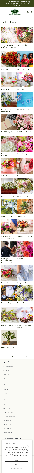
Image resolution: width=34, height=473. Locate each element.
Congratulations (23, 236)
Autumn (4, 69)
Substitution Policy (9, 428)
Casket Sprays (6, 196)
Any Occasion (22, 45)
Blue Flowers (22, 109)
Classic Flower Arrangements (7, 237)
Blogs (5, 393)
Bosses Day (5, 132)
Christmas (21, 216)
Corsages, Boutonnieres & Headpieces (7, 260)
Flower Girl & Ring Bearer (24, 326)
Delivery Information (9, 416)
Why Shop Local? (8, 412)
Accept (16, 460)
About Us (6, 378)
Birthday (20, 89)
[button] (24, 12)
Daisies (20, 259)
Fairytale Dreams (24, 283)
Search (5, 389)
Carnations (21, 176)
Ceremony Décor (8, 216)
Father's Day (6, 303)
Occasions (6, 370)
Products (6, 374)
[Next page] (26, 357)
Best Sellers (5, 89)
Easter (3, 283)
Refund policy (7, 424)
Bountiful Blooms (24, 132)
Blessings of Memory (6, 110)
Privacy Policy (24, 455)
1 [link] (7, 356)
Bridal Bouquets (23, 154)
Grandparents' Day (9, 366)
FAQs (5, 404)
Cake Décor (5, 176)
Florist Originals (7, 325)
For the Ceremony (8, 347)
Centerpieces (22, 196)
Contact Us (6, 408)
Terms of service (8, 432)
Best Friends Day (24, 69)
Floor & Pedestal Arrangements (23, 304)
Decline (16, 464)
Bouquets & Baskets (5, 155)
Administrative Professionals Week (9, 46)
